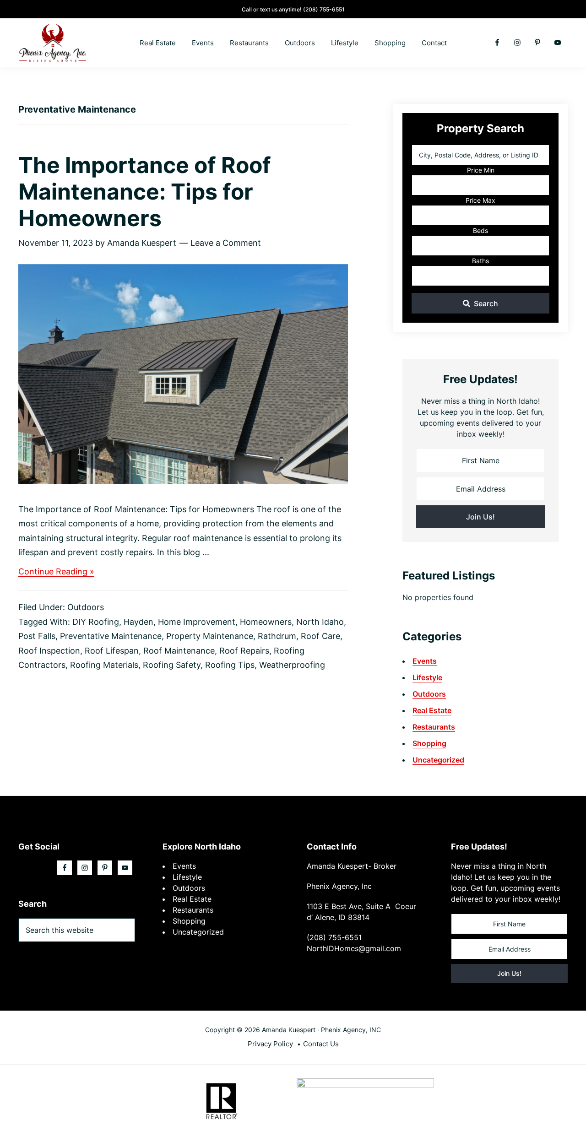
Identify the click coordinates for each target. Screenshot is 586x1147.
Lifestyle (427, 677)
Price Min (480, 170)
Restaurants (433, 726)
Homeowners (266, 622)
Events (424, 660)
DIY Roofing (95, 622)
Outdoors (85, 607)
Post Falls (36, 636)
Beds (480, 230)
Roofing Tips (230, 665)
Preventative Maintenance (111, 636)
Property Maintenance (209, 636)
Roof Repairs (244, 650)
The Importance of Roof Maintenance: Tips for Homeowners (144, 191)
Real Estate (431, 710)
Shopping (429, 743)
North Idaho (320, 622)
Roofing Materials (104, 665)
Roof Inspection (49, 650)
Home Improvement (196, 622)
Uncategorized (438, 759)
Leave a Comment (225, 243)
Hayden (138, 622)
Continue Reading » (56, 572)
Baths (480, 261)
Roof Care (320, 636)
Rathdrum (277, 636)
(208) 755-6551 (324, 9)
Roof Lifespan (112, 650)
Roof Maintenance (179, 650)
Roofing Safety (172, 665)
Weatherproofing (292, 665)
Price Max (480, 200)
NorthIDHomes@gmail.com (354, 948)
